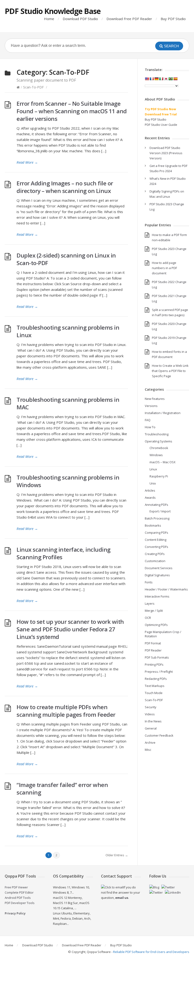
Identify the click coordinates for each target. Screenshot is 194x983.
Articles (150, 490)
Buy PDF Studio (173, 18)
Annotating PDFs (156, 504)
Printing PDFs (154, 664)
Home (49, 18)
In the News (153, 721)
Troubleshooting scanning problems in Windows (68, 481)
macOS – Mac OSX (163, 462)
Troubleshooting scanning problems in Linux (68, 331)
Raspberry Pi (159, 476)
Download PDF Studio (80, 18)
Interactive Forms (157, 596)
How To (150, 427)
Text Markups (154, 686)
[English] (147, 79)
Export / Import (160, 511)
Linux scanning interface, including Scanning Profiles (63, 553)
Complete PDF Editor (19, 892)
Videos (150, 714)
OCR (148, 618)
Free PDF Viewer (16, 887)
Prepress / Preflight (159, 671)
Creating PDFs (155, 554)
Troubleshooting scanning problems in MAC (68, 403)
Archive (150, 742)
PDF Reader (153, 650)
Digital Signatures (157, 575)
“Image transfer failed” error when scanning (62, 788)
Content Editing (155, 539)
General (151, 728)
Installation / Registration (163, 413)
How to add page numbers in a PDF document (164, 268)
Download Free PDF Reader (129, 18)
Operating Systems (158, 441)
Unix (153, 483)
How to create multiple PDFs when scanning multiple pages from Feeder (66, 710)
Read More (27, 162)
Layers (149, 603)
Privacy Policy (15, 913)
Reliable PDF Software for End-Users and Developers (151, 952)
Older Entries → (117, 855)
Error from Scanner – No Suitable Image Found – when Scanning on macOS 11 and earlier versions (72, 111)
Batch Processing (157, 518)
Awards (150, 497)
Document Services (158, 568)
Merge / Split (154, 610)
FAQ (147, 420)
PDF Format (153, 643)
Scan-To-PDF (33, 87)
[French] (152, 79)
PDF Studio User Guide (161, 124)
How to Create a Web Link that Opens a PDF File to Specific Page (170, 370)
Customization (155, 561)
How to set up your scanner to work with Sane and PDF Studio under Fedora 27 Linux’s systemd (70, 629)
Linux (153, 469)
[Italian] (161, 79)
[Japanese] (166, 79)
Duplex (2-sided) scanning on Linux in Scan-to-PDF (66, 259)
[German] (156, 79)
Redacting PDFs (156, 679)
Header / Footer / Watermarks (166, 589)
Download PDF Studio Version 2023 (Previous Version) (166, 153)
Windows (156, 455)
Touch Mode (154, 693)
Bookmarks (153, 525)
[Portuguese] (170, 79)
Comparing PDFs (156, 532)
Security (150, 707)
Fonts (149, 582)
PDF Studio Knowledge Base (53, 11)
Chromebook (159, 448)
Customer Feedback (159, 735)
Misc (148, 749)
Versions (151, 406)
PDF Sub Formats (157, 657)
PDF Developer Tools (20, 903)
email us (121, 898)
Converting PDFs (156, 547)
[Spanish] (175, 79)
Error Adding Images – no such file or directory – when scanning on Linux (65, 187)
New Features (155, 399)
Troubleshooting (156, 434)
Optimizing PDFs (156, 625)
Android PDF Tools (18, 898)
